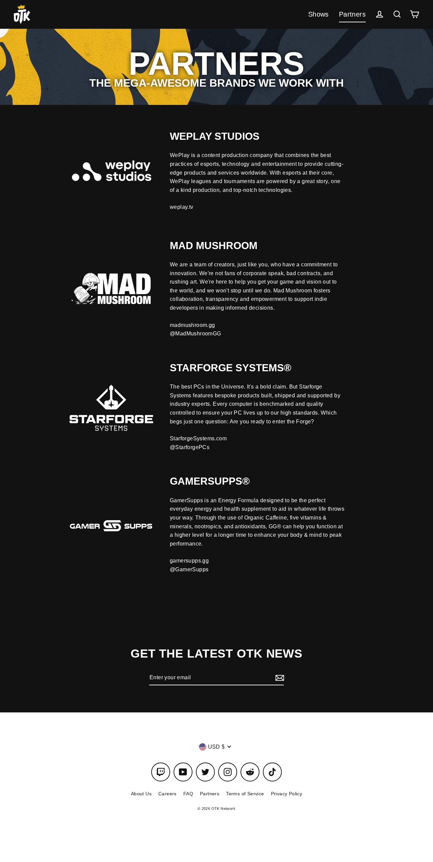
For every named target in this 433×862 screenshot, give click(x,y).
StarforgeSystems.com (198, 438)
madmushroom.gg (192, 325)
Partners (352, 14)
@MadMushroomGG (195, 333)
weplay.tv (181, 207)
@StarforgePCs (189, 447)
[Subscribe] (278, 677)
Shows (318, 14)
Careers (167, 793)
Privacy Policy (286, 793)
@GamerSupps (189, 569)
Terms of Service (245, 793)
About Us (141, 793)
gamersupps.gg (189, 560)
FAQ (188, 793)
